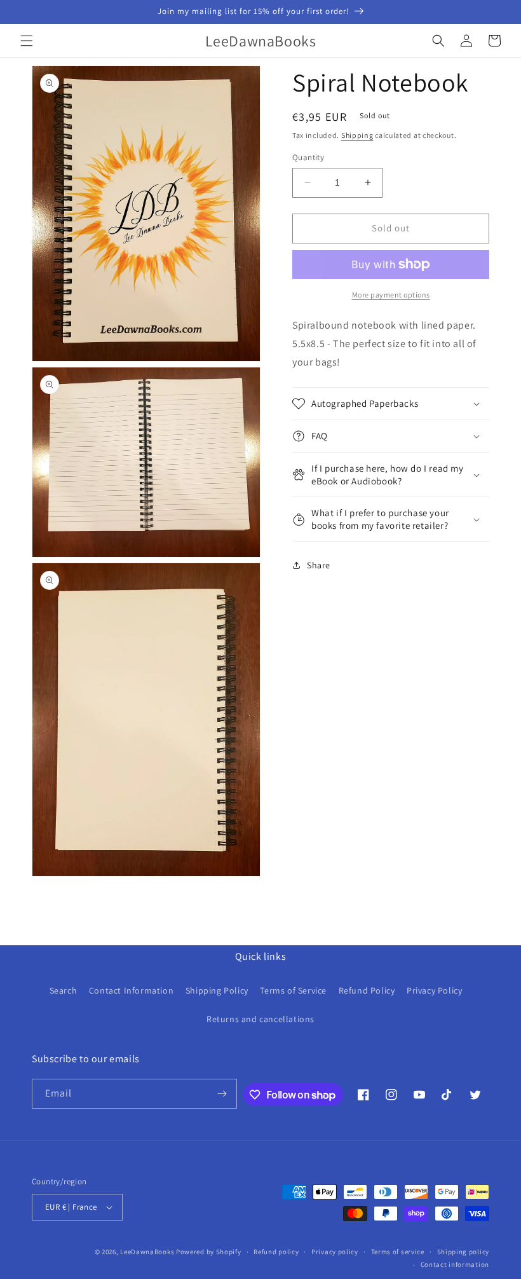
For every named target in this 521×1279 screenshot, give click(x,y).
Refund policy (276, 1251)
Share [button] (318, 565)
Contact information (455, 1264)
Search (64, 990)
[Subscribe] (222, 1094)
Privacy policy (334, 1251)
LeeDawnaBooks (147, 1251)
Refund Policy (367, 990)
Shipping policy (463, 1251)
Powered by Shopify (208, 1251)
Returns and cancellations (260, 1019)
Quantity (308, 157)
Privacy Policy (434, 990)
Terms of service (397, 1251)
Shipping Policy (217, 990)
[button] (27, 41)
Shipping (357, 135)
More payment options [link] (391, 294)
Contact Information (131, 990)
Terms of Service (293, 990)
